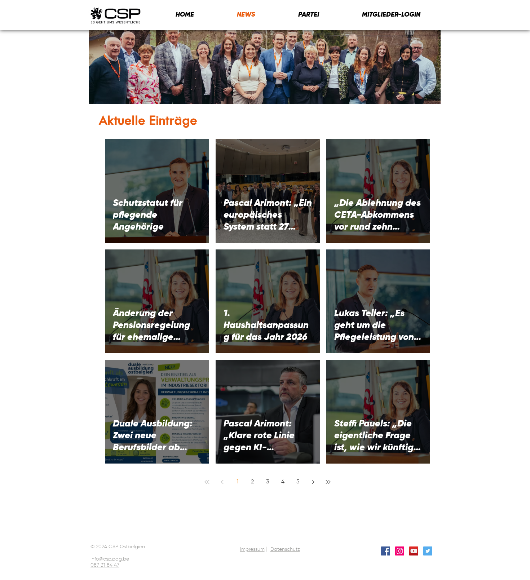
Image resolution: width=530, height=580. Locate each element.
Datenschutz (285, 549)
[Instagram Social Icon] (399, 550)
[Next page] (312, 481)
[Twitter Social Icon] (427, 550)
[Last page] (328, 481)
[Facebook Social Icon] (385, 550)
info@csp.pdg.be (109, 559)
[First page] (206, 481)
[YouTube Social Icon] (413, 550)
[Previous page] (222, 481)
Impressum (252, 549)
